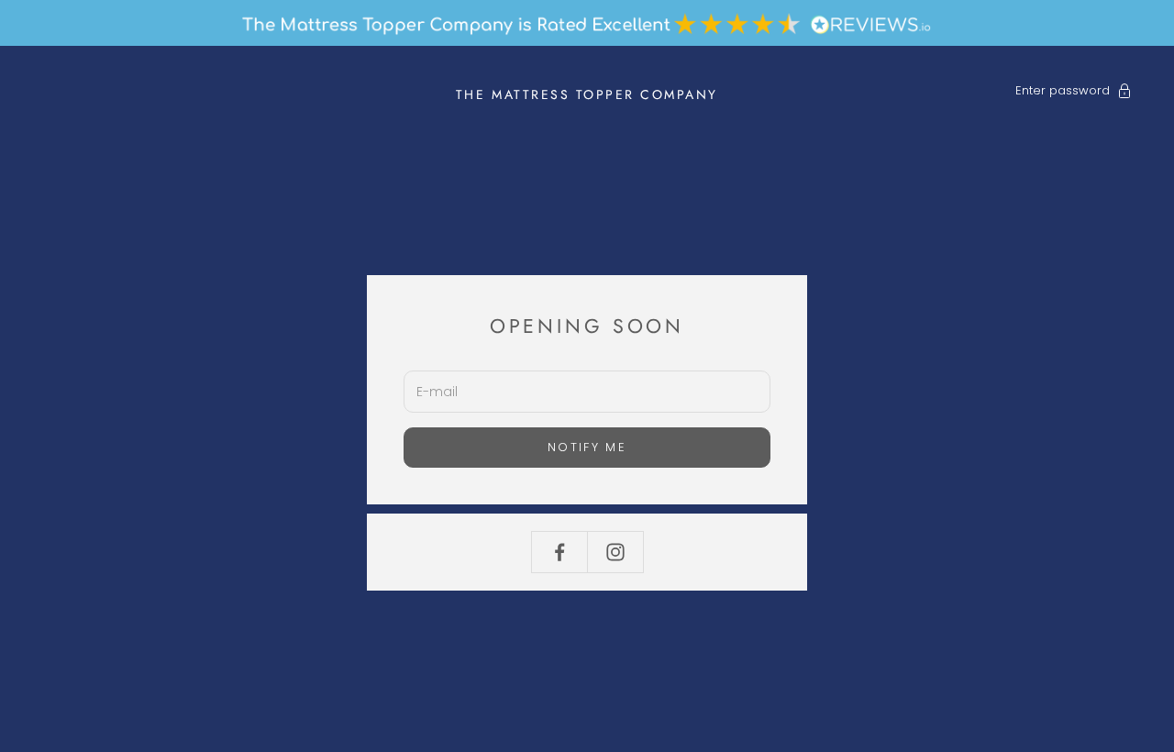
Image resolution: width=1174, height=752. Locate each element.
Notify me (587, 447)
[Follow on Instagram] (615, 552)
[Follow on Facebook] (559, 552)
